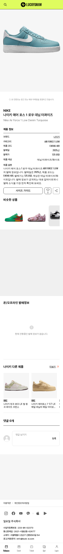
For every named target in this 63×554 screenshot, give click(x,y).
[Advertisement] (31, 262)
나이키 (57, 137)
